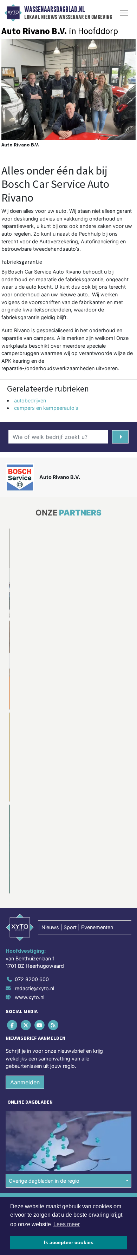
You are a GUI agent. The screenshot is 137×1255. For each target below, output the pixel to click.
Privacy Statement (27, 1135)
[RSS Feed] (54, 933)
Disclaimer (19, 1122)
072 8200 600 (32, 887)
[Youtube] (40, 933)
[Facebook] (12, 933)
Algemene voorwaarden (33, 1110)
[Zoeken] (120, 436)
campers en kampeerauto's (46, 408)
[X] (26, 933)
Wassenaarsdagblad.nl (54, 9)
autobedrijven (30, 400)
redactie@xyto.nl (34, 896)
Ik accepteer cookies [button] (68, 1242)
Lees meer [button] (66, 1224)
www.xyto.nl (29, 905)
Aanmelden (25, 990)
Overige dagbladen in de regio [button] (44, 1089)
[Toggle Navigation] (124, 13)
